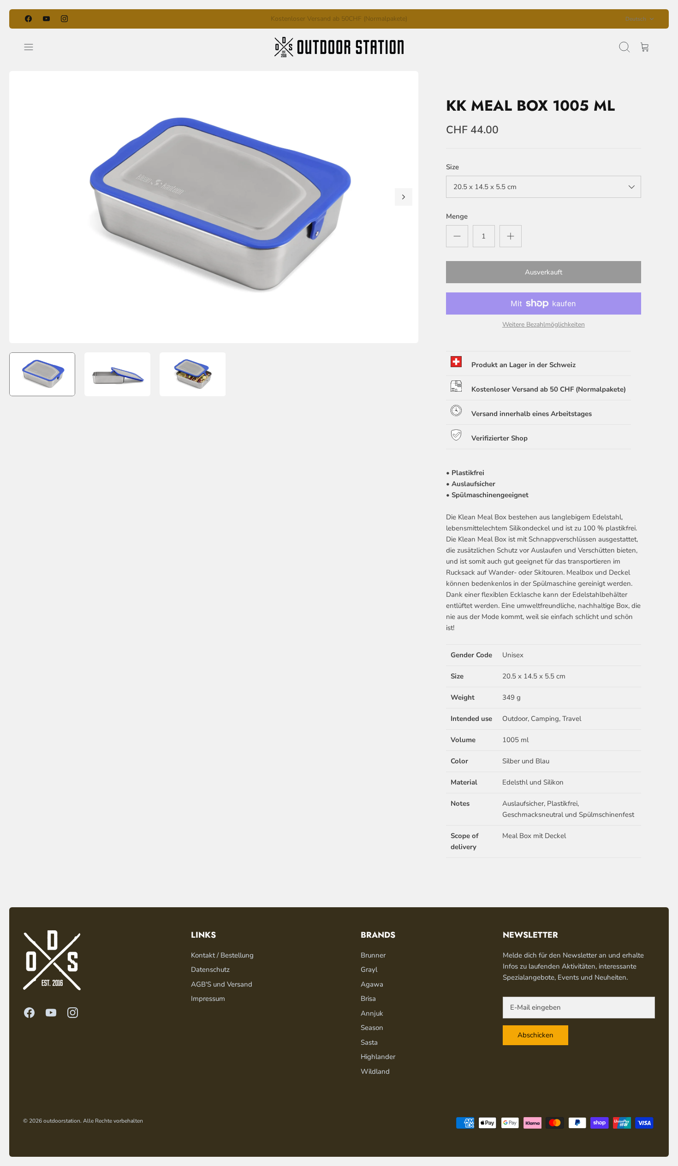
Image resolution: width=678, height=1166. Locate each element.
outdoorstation (61, 1120)
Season (372, 1027)
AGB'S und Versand (221, 984)
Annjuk (372, 1013)
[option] (213, 207)
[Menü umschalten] (33, 47)
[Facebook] (28, 18)
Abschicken (535, 1035)
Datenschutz (210, 969)
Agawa (372, 984)
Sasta (369, 1042)
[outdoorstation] (339, 47)
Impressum (208, 998)
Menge (457, 216)
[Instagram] (64, 18)
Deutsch (635, 19)
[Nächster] (445, 19)
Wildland (375, 1071)
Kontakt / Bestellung (222, 955)
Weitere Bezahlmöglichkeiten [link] (543, 325)
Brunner (373, 955)
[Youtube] (46, 18)
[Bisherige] (233, 19)
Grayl (369, 969)
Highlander (378, 1056)
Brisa (368, 998)
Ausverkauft (543, 272)
